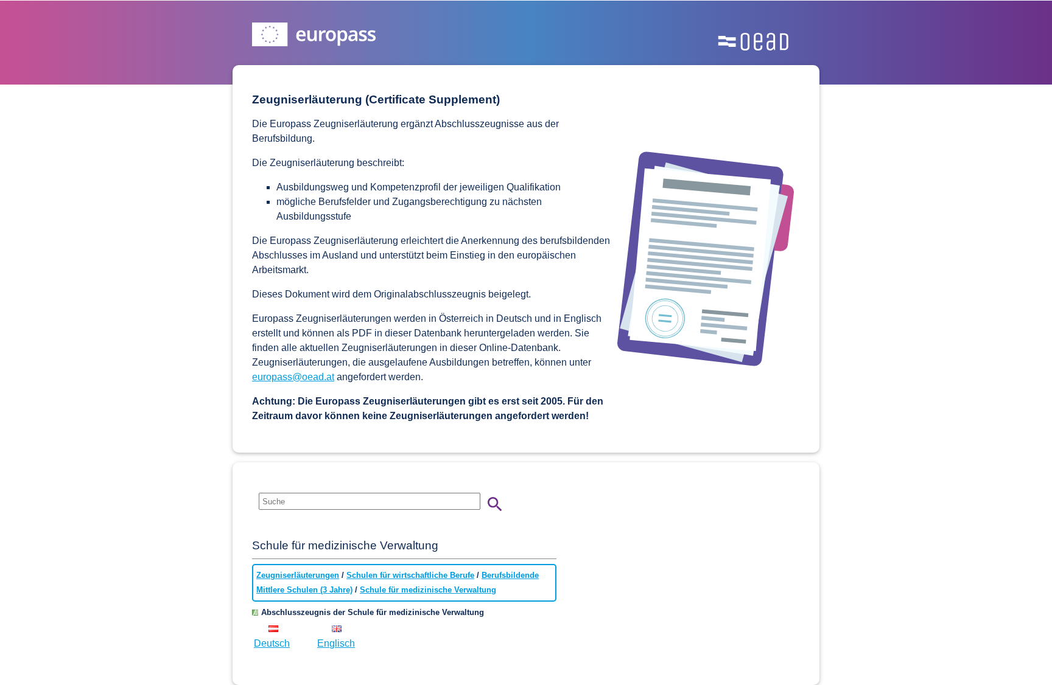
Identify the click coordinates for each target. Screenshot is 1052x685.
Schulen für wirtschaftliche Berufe (410, 575)
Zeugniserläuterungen (297, 575)
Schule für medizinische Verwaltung (428, 589)
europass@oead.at (293, 377)
